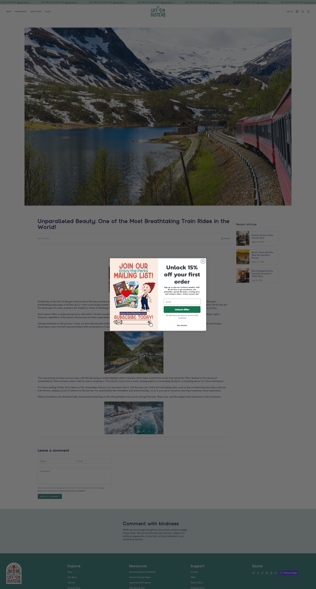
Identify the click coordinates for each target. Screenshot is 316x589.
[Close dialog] (203, 261)
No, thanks (182, 325)
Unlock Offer (182, 309)
